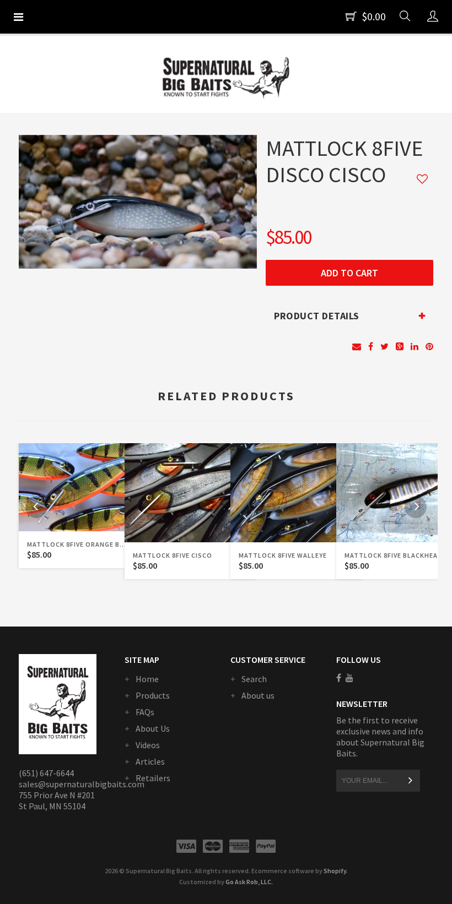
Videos (148, 744)
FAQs (145, 711)
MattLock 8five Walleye (283, 555)
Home (147, 678)
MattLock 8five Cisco (172, 555)
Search (254, 678)
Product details (316, 315)
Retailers (153, 777)
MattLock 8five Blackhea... (394, 555)
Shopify (335, 871)
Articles (150, 761)
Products (153, 695)
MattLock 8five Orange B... (76, 544)
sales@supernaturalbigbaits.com (81, 783)
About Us (153, 728)
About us (258, 695)
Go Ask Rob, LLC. (249, 882)
